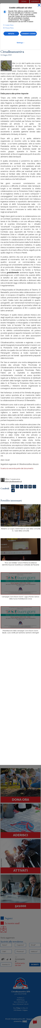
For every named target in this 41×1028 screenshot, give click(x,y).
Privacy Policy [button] (9, 28)
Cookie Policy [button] (9, 25)
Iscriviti (35, 965)
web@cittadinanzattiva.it (13, 481)
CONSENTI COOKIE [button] (28, 33)
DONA (23, 1)
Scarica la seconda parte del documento (17, 468)
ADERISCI (35, 1)
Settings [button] (20, 42)
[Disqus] (20, 673)
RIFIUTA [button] (11, 33)
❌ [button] (39, 5)
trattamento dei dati (20, 964)
